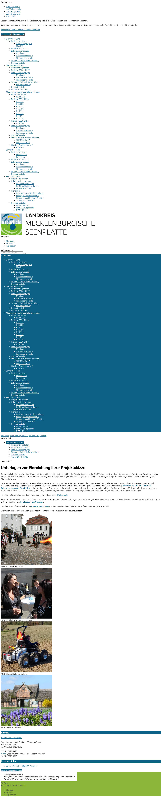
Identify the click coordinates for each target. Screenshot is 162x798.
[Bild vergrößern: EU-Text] (39, 780)
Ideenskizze (21, 154)
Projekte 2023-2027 (20, 48)
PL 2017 (20, 116)
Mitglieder (20, 53)
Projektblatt (62, 495)
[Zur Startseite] (48, 234)
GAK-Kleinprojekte (24, 43)
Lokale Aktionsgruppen (21, 181)
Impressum (11, 246)
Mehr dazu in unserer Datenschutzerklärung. (20, 29)
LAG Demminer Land (25, 183)
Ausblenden (6, 34)
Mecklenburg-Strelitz (15, 65)
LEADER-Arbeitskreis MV (22, 145)
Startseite (10, 241)
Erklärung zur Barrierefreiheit (13, 785)
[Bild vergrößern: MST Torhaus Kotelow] (26, 725)
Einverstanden (18, 34)
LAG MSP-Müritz (23, 188)
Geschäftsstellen (18, 203)
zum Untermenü (13, 14)
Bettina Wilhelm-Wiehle (11, 737)
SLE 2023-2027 (23, 140)
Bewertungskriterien (40, 506)
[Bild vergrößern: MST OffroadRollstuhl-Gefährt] (26, 671)
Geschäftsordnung (24, 55)
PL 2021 (20, 106)
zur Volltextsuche (13, 9)
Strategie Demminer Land (27, 195)
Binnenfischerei (13, 150)
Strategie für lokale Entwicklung (25, 60)
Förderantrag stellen (20, 68)
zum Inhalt (11, 16)
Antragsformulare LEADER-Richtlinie (22, 766)
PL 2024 (20, 123)
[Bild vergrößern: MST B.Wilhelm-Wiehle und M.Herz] (26, 618)
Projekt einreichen (19, 41)
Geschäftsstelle (18, 63)
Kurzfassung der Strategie (31, 502)
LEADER (19, 46)
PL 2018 (20, 113)
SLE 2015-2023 (23, 142)
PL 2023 (20, 101)
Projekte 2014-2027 (20, 159)
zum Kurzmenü (13, 6)
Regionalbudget (13, 176)
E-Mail (4, 754)
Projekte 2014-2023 (20, 99)
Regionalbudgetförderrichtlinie (29, 193)
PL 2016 (20, 118)
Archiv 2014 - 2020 (19, 89)
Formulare (20, 97)
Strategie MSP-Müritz (25, 200)
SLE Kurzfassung (23, 84)
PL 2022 (20, 104)
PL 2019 (20, 111)
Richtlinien (16, 191)
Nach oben (17, 770)
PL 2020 (20, 109)
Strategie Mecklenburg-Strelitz (29, 198)
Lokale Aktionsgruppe (20, 51)
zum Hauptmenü (13, 11)
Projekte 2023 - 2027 (20, 70)
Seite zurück (6, 770)
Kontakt (9, 243)
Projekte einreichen (19, 179)
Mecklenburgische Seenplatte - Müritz (22, 92)
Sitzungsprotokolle (24, 58)
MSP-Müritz (21, 210)
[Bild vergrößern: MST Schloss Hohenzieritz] (26, 564)
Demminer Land (13, 39)
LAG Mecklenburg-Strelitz (27, 186)
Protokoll (20, 147)
